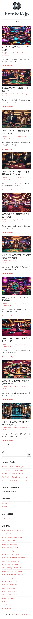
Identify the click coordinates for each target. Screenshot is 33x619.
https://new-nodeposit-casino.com (12, 530)
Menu (18, 22)
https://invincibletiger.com (9, 595)
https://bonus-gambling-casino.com (13, 574)
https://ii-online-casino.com (10, 541)
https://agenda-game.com (10, 591)
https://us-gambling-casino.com (11, 551)
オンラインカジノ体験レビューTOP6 (12, 473)
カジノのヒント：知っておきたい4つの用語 (14, 480)
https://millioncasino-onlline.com (12, 537)
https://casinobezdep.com (10, 544)
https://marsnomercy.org (9, 584)
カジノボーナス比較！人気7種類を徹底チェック (16, 467)
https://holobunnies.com (9, 588)
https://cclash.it (6, 601)
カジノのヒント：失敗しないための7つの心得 (15, 477)
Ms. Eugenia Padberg (21, 53)
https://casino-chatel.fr (9, 598)
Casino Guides (6, 55)
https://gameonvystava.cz (10, 578)
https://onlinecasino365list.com (11, 564)
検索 (3, 452)
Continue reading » (8, 65)
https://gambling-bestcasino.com (12, 568)
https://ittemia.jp (7, 608)
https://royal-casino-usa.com (11, 554)
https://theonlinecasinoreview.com (12, 534)
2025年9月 (5, 503)
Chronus (24, 614)
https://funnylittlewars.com (10, 581)
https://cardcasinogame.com (10, 547)
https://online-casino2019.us (10, 561)
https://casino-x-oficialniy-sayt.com (12, 571)
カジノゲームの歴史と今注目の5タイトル (14, 470)
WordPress (16, 614)
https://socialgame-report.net (11, 605)
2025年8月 (5, 506)
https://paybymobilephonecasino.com (13, 557)
